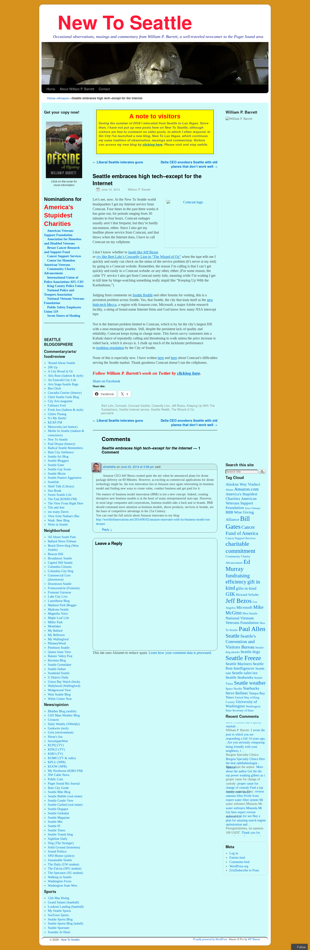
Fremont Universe (59, 592)
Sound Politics (57, 851)
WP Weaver (254, 939)
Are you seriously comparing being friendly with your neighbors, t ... (245, 742)
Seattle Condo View (60, 800)
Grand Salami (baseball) (63, 902)
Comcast (120, 405)
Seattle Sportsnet (58, 928)
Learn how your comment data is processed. (180, 653)
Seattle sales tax (245, 673)
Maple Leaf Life (58, 618)
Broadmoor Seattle (60, 558)
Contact (104, 88)
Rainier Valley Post (60, 656)
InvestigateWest (58, 741)
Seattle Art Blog (58, 456)
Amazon (63, 98)
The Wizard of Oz (182, 409)
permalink (107, 413)
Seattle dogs (250, 652)
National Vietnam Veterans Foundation (242, 620)
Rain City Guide (58, 788)
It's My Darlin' (57, 418)
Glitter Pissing (57, 414)
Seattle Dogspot (58, 809)
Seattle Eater (56, 465)
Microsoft (244, 607)
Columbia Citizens (59, 567)
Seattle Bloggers (58, 460)
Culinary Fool (57, 405)
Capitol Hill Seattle (60, 562)
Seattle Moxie (57, 473)
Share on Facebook (106, 381)
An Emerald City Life (62, 380)
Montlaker (54, 626)
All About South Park (62, 537)
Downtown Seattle (59, 584)
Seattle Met (55, 821)
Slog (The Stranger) (61, 843)
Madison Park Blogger (62, 605)
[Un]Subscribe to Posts (244, 870)
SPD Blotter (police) (61, 856)
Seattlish (53, 482)
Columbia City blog (60, 571)
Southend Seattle (58, 673)
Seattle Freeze (243, 657)
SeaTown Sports (58, 915)
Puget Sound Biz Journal (64, 783)
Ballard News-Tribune (62, 541)
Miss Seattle (250, 613)
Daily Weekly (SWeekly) (64, 724)
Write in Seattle (58, 524)
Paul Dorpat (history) (61, 444)
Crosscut (53, 719)
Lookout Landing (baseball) (66, 906)
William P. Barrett (139, 189)
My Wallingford (58, 639)
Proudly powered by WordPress (210, 939)
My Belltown (56, 635)
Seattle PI (54, 826)
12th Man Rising (58, 898)
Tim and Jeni (56, 507)
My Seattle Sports (59, 911)
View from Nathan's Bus (63, 516)
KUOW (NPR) (57, 766)
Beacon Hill (55, 554)
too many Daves (58, 512)
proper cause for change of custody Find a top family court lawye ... (244, 783)
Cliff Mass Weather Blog (64, 715)
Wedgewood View (59, 690)
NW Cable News (58, 775)
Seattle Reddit (160, 409)
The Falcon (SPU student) (64, 868)
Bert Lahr (107, 405)
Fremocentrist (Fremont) (64, 588)
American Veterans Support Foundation (241, 503)
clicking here (152, 144)
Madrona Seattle (58, 609)
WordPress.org (238, 866)
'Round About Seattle (61, 363)
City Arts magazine (60, 401)
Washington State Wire (62, 885)
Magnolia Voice (58, 613)
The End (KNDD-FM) (62, 499)
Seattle (232, 636)
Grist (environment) (61, 732)
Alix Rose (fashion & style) (65, 375)
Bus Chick (54, 388)
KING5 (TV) (56, 749)
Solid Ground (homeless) (64, 847)
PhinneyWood (57, 643)
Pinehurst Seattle (58, 647)
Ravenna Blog (57, 660)
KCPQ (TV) (56, 745)
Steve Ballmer (237, 693)
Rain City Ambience (61, 452)
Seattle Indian (57, 669)
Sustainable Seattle (60, 860)
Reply (107, 529)
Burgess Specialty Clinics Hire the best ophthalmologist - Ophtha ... (245, 758)
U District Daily (58, 677)
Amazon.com (246, 489)
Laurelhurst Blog (59, 601)
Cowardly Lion (161, 405)
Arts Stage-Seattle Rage (63, 384)
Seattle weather (250, 683)
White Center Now (60, 699)
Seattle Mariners (239, 664)
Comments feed (239, 862)
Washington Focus (59, 881)
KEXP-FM (55, 422)
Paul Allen (252, 628)
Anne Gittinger (253, 508)
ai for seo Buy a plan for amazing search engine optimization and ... (246, 815)
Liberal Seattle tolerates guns (118, 162)
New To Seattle (125, 21)
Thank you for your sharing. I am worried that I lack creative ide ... (243, 832)
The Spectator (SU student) (65, 873)
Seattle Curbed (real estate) (65, 804)
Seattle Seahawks (239, 677)
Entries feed (237, 857)
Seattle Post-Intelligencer (245, 666)
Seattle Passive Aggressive (64, 477)
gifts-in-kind (246, 588)
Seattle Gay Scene (59, 469)
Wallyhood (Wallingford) (64, 686)
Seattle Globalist (58, 813)
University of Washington (241, 704)
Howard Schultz (247, 594)
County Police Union (65, 286)
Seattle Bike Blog (59, 792)
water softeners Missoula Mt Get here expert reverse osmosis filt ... (244, 807)
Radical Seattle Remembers (65, 448)
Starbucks (251, 688)
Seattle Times (56, 830)
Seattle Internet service (134, 409)
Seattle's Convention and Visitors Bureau (241, 641)
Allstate (229, 490)
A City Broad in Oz (60, 371)
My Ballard (55, 630)
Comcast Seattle (139, 405)
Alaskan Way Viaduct (243, 484)
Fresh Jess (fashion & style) (65, 409)
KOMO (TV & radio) (62, 758)
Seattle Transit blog (60, 834)
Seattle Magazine (59, 817)
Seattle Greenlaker (59, 664)
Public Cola (55, 779)
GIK (230, 594)
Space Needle (234, 688)
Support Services (64, 256)
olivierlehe (109, 466)
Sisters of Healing (63, 315)
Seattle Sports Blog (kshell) (65, 923)
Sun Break (54, 490)
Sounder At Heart (59, 932)
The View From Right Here (65, 503)
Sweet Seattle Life (59, 494)
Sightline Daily (57, 838)
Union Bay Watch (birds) (64, 681)
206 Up (52, 367)
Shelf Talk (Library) (61, 486)
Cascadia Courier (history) (65, 392)
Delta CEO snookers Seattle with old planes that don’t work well (189, 164)
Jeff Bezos (178, 405)
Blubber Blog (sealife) (62, 711)
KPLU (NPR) (57, 762)
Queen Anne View (59, 652)
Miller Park (55, 622)
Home (51, 88)
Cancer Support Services (241, 538)
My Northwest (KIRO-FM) (65, 771)
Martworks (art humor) (63, 427)
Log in (233, 853)
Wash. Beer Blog (58, 520)
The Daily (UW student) (63, 864)
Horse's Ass (55, 736)
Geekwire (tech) (58, 728)
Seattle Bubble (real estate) (65, 796)
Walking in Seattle (59, 877)
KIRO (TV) (55, 754)
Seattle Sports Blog (60, 919)
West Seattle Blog (59, 694)
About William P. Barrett (77, 88)
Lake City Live (57, 596)
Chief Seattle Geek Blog (63, 397)
